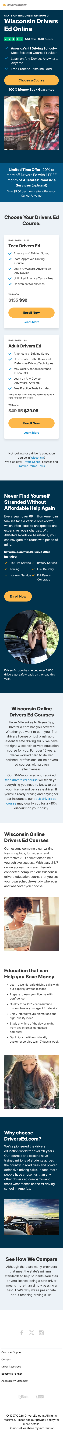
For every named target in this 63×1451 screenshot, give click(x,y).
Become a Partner (11, 1373)
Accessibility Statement (14, 1380)
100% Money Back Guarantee (31, 89)
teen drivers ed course (21, 780)
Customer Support (11, 1352)
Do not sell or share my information (31, 1428)
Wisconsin (37, 457)
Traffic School (32, 461)
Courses (6, 1359)
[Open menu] (57, 5)
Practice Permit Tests (31, 466)
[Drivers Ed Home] (15, 5)
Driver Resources (11, 1366)
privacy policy (45, 1419)
